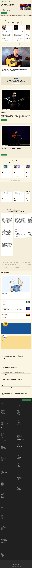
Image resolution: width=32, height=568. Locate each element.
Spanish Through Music (4, 550)
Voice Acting (18, 466)
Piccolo (2, 460)
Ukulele (2, 445)
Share (15, 562)
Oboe (1, 462)
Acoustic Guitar (3, 409)
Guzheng (2, 437)
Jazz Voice (18, 423)
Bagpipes (18, 413)
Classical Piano (3, 419)
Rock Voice (18, 427)
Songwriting (18, 458)
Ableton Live (18, 488)
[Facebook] (13, 564)
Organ (2, 424)
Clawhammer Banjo (3, 443)
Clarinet (2, 461)
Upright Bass (2, 434)
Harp (1, 435)
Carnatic (18, 481)
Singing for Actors (19, 470)
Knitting (2, 514)
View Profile (6, 40)
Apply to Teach (7, 560)
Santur (2, 451)
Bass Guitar (2, 433)
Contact (14, 560)
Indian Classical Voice (19, 436)
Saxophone (2, 464)
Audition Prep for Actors (20, 468)
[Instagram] (15, 564)
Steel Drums (2, 500)
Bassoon (2, 463)
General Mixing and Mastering (21, 491)
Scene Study (18, 467)
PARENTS (23, 560)
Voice (17, 419)
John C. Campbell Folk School (5, 527)
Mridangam (2, 497)
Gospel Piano (3, 421)
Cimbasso (2, 484)
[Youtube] (18, 564)
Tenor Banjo (2, 444)
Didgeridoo (18, 412)
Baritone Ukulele (3, 447)
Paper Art (2, 520)
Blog (11, 560)
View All (2, 414)
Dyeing (2, 517)
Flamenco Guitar (3, 410)
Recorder (18, 408)
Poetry (2, 525)
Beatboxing (18, 435)
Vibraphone (2, 492)
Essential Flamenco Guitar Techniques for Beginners (18, 170)
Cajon (1, 505)
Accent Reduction (3, 539)
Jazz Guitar (2, 412)
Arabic (2, 541)
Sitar (1, 449)
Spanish (2, 543)
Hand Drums (2, 499)
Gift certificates (19, 560)
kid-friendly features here (15, 343)
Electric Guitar (3, 408)
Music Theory (18, 479)
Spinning (2, 518)
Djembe (2, 506)
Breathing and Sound (4, 472)
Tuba (1, 481)
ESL (1, 545)
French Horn (2, 480)
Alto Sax (2, 469)
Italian (2, 551)
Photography (2, 526)
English (2, 544)
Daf (1, 501)
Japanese (2, 552)
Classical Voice (19, 424)
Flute (1, 457)
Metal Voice (18, 428)
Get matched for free (16, 83)
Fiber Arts (2, 513)
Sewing (2, 515)
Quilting (2, 516)
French (2, 546)
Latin (1, 553)
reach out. (18, 346)
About (3, 560)
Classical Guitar (3, 413)
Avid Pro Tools (19, 490)
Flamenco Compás (19, 477)
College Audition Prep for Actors (21, 469)
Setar (1, 452)
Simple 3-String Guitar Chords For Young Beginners (6, 196)
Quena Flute (2, 459)
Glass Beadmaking (3, 521)
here (9, 345)
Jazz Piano (2, 420)
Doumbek (2, 498)
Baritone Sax (2, 470)
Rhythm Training (19, 478)
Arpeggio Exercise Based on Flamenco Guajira (6, 170)
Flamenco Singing (19, 433)
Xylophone (2, 494)
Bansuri (2, 471)
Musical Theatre (19, 421)
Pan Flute (2, 468)
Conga (2, 495)
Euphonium (2, 482)
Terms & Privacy (19, 562)
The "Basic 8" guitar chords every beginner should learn (18, 196)
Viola (1, 431)
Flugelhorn (2, 483)
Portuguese (2, 555)
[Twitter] (16, 564)
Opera (17, 425)
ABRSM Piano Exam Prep (4, 423)
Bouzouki (2, 450)
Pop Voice (18, 429)
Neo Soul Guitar (3, 411)
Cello (1, 432)
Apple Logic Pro (19, 489)
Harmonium (18, 411)
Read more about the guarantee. (19, 332)
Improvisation (18, 480)
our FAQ (14, 346)
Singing (18, 420)
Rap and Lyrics (19, 434)
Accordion (18, 410)
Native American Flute (4, 458)
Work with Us (28, 560)
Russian (2, 556)
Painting (2, 519)
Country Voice (18, 426)
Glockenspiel (2, 493)
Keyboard (2, 422)
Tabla (1, 496)
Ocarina (2, 473)
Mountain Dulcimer (3, 448)
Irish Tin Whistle (19, 414)
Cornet (2, 485)
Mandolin (2, 446)
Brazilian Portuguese (4, 542)
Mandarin (2, 554)
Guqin (1, 436)
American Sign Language (4, 540)
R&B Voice (18, 422)
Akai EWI (18, 409)
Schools (12, 562)
